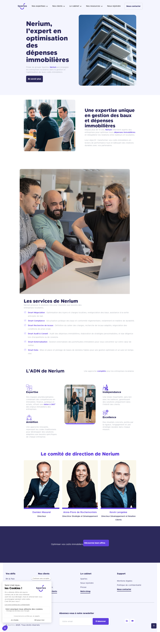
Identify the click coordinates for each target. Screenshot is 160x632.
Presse (83, 587)
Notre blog (85, 591)
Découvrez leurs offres (94, 543)
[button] (40, 6)
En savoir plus (34, 79)
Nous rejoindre (114, 6)
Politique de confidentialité (129, 585)
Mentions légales (124, 581)
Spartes (83, 579)
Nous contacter (133, 6)
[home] (22, 6)
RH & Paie (10, 579)
